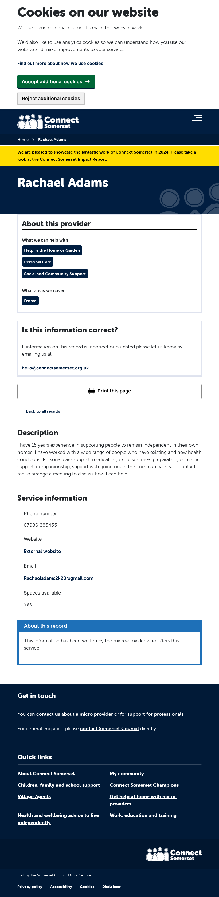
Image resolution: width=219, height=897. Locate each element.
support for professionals (155, 714)
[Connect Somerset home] (48, 121)
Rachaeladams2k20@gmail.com (58, 578)
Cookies (87, 886)
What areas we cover (43, 290)
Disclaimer (111, 886)
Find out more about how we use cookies (60, 63)
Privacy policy (29, 886)
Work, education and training (143, 815)
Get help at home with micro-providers (143, 800)
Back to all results (43, 411)
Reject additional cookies (51, 98)
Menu (198, 117)
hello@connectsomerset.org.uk (55, 368)
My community (127, 773)
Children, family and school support (59, 785)
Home (23, 139)
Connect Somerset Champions (144, 785)
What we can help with (45, 240)
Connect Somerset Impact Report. (73, 159)
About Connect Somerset (46, 773)
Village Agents (34, 796)
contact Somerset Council (109, 728)
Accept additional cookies (52, 81)
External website (42, 551)
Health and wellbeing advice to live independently (58, 818)
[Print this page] (109, 391)
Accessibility (61, 886)
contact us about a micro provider (74, 714)
